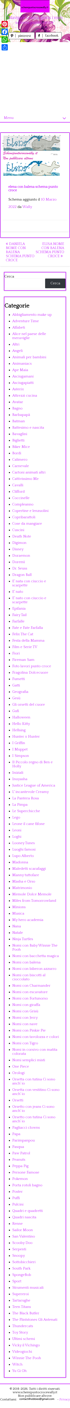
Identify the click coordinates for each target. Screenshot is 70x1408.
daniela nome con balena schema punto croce (20, 252)
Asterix (18, 389)
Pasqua (18, 1147)
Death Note (21, 536)
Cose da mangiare (27, 524)
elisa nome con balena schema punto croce (50, 250)
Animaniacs (22, 364)
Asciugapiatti (23, 383)
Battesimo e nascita (28, 428)
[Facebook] (5, 32)
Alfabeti (18, 327)
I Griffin (18, 743)
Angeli (17, 351)
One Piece (20, 1066)
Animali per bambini (29, 357)
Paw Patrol (21, 1153)
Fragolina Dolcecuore (30, 673)
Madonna (20, 862)
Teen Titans (21, 1307)
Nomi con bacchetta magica (35, 956)
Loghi (16, 837)
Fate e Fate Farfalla (27, 628)
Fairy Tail (19, 615)
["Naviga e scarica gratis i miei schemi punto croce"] (35, 6)
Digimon (19, 543)
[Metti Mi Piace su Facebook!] (49, 38)
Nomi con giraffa (26, 1005)
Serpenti (19, 1249)
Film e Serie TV (24, 647)
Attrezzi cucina (24, 396)
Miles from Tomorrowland (34, 901)
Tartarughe (21, 1300)
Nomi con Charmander (31, 986)
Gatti (16, 685)
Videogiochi (22, 1352)
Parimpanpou (23, 1140)
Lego (16, 817)
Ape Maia (20, 370)
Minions (19, 907)
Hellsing (19, 730)
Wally (27, 207)
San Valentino (23, 1236)
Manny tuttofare (25, 875)
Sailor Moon (22, 1230)
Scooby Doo (22, 1243)
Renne (17, 1224)
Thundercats (22, 1326)
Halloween (21, 717)
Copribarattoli (23, 517)
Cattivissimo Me (25, 479)
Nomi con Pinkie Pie (29, 1030)
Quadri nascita (24, 1217)
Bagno (17, 408)
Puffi (16, 1198)
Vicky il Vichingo (26, 1345)
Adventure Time (25, 321)
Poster (17, 1192)
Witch (17, 1364)
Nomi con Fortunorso (30, 998)
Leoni (16, 830)
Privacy (65, 1399)
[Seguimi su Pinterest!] (22, 38)
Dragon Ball (22, 575)
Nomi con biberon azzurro (34, 969)
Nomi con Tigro (25, 1043)
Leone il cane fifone (28, 824)
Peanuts (18, 1160)
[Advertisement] (35, 77)
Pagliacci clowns (26, 1128)
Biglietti (18, 440)
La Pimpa (20, 805)
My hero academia (27, 920)
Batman (18, 421)
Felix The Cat (22, 634)
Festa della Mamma (28, 641)
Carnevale (20, 466)
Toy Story (20, 1332)
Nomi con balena (26, 962)
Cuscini (18, 530)
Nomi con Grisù (25, 1011)
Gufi (15, 711)
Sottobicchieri (24, 1262)
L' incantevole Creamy (30, 792)
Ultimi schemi (23, 1339)
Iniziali (17, 773)
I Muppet (20, 749)
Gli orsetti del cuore (28, 705)
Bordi (16, 453)
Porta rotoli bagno (27, 1185)
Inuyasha (19, 779)
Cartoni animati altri (29, 472)
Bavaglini (19, 434)
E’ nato (17, 592)
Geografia (20, 692)
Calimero (19, 460)
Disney (18, 549)
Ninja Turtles (22, 939)
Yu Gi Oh (19, 1371)
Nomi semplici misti (28, 1060)
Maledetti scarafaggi (29, 869)
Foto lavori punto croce (31, 666)
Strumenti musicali (28, 1288)
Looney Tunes (23, 843)
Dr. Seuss (19, 568)
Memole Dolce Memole (32, 894)
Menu (9, 118)
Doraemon (21, 556)
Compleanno (22, 504)
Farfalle (18, 621)
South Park (21, 1268)
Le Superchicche (26, 811)
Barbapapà (21, 415)
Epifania (19, 609)
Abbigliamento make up (32, 315)
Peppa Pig (20, 1166)
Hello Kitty (21, 724)
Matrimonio (22, 888)
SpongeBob (21, 1275)
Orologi (18, 1073)
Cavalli (17, 485)
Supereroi (20, 1294)
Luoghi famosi (24, 849)
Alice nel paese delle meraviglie (29, 336)
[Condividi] (5, 47)
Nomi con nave (25, 1024)
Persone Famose (25, 1172)
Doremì (18, 562)
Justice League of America (33, 785)
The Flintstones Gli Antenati (34, 1320)
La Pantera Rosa (25, 798)
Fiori (16, 653)
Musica (18, 913)
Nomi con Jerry (25, 1018)
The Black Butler (25, 1313)
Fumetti (18, 679)
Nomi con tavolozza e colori (35, 1037)
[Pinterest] (5, 24)
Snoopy (18, 1256)
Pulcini (18, 1204)
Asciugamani (23, 376)
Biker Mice (21, 447)
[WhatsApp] (5, 39)
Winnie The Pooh (26, 1358)
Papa (16, 1134)
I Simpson (20, 756)
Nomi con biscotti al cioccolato (29, 977)
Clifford (18, 492)
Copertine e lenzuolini (30, 511)
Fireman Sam (23, 660)
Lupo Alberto (23, 856)
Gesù (16, 698)
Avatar (17, 402)
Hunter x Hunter (26, 737)
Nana (16, 926)
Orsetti (17, 1100)
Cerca (9, 276)
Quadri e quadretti (27, 1211)
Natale (17, 933)
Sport (16, 1281)
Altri (15, 344)
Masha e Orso (23, 881)
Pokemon (20, 1179)
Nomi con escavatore (30, 992)
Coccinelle (21, 498)
